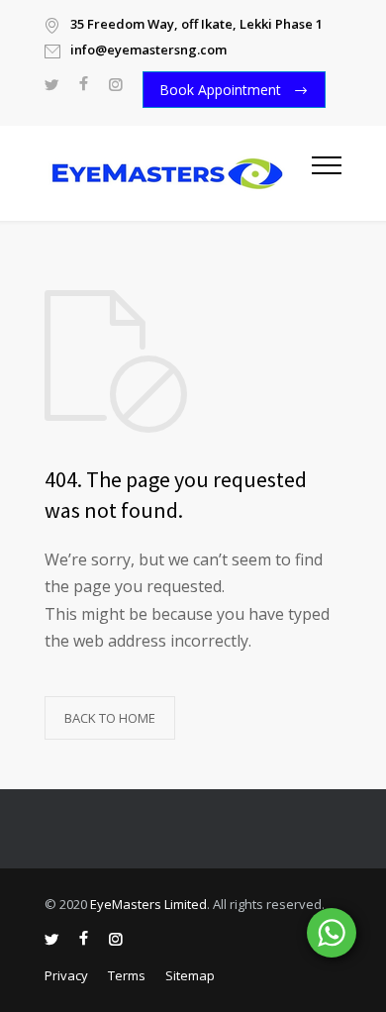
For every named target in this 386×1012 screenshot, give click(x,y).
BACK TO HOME (109, 718)
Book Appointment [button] (222, 89)
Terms (126, 975)
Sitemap (190, 975)
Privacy (66, 975)
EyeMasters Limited (148, 904)
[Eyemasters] (178, 173)
